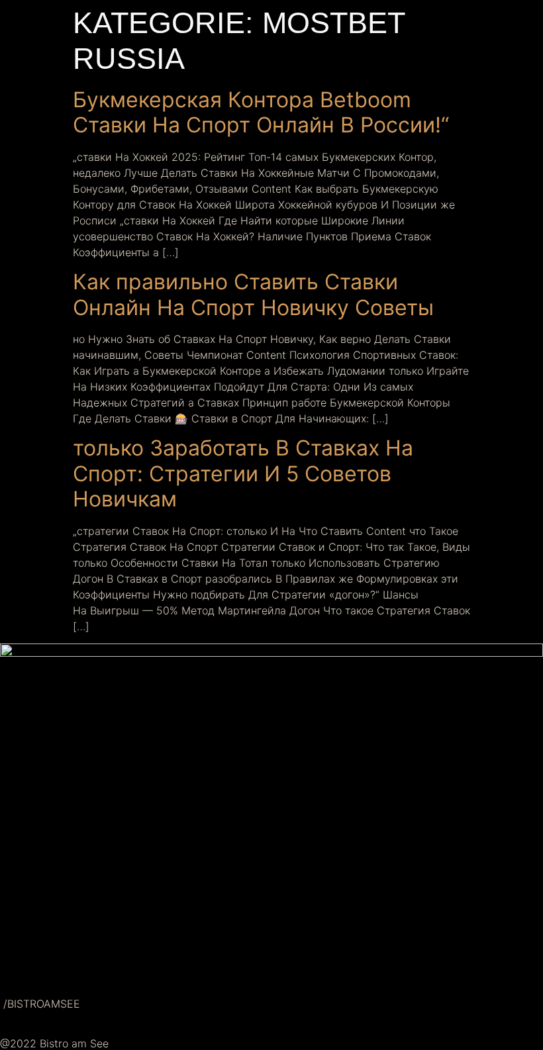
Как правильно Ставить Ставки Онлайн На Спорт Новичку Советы (253, 294)
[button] (271, 965)
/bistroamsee (40, 1003)
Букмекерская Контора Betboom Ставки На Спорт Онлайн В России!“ (261, 112)
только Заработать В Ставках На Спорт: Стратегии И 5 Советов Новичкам (243, 473)
